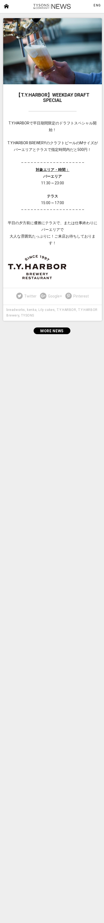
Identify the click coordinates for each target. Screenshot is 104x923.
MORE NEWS (52, 331)
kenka (32, 310)
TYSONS (27, 315)
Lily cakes (46, 310)
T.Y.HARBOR (66, 310)
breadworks (15, 310)
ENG (97, 5)
